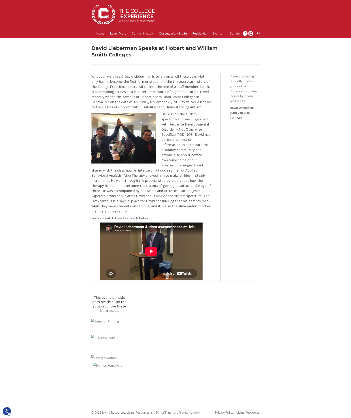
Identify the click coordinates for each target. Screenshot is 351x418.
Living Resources (248, 413)
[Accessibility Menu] (7, 411)
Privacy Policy (224, 413)
